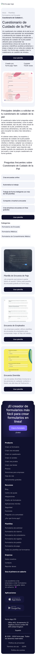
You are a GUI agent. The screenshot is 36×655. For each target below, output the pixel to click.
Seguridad (8, 507)
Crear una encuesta (12, 451)
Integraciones (10, 496)
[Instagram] (10, 576)
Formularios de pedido (13, 542)
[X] (15, 576)
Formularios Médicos (9, 232)
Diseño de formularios (13, 500)
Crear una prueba (11, 461)
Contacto (8, 563)
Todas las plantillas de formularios (17, 550)
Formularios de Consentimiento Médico (16, 236)
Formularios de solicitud (13, 528)
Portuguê (19, 618)
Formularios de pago (12, 546)
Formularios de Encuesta (11, 227)
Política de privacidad (16, 643)
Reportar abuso (10, 566)
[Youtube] (19, 576)
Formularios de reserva (13, 531)
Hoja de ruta (9, 476)
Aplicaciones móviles (12, 504)
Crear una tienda (11, 465)
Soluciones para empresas (14, 472)
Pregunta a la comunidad (14, 515)
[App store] (15, 599)
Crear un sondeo (11, 458)
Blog (6, 489)
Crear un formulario (12, 447)
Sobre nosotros (10, 559)
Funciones (8, 511)
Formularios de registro (13, 539)
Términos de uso (13, 646)
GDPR (24, 646)
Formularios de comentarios (15, 535)
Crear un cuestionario (13, 454)
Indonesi (19, 614)
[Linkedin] (6, 576)
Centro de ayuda (11, 493)
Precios (7, 469)
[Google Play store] (15, 608)
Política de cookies (18, 650)
